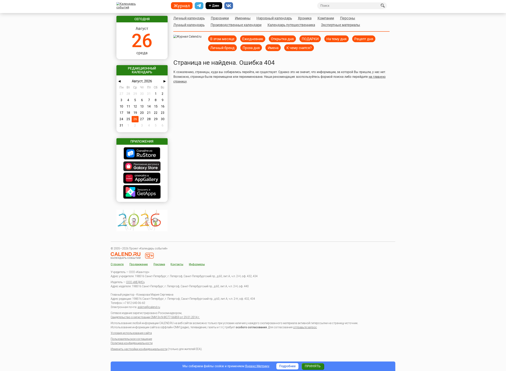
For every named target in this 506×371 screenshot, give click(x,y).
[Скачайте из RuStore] (142, 154)
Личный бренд (222, 48)
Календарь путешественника (291, 25)
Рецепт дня (363, 39)
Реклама (159, 264)
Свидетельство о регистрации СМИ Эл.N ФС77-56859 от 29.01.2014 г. (155, 317)
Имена (273, 48)
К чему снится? (299, 48)
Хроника (305, 18)
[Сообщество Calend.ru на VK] (228, 5)
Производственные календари (236, 25)
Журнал (182, 5)
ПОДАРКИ (310, 39)
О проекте (117, 264)
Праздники (220, 18)
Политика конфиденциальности (132, 343)
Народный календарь (274, 18)
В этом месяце (222, 39)
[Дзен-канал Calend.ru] (214, 5)
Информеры (197, 264)
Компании (325, 18)
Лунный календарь (189, 25)
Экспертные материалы (340, 25)
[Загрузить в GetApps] (142, 192)
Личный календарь (189, 18)
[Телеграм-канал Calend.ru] (199, 5)
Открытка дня (282, 39)
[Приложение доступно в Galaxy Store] (142, 166)
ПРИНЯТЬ (313, 366)
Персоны (347, 18)
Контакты (177, 264)
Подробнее (287, 366)
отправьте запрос (305, 327)
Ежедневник (252, 39)
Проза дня (251, 48)
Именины (243, 18)
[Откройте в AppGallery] (142, 178)
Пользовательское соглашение (131, 339)
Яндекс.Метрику (257, 366)
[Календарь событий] (141, 5)
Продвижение (138, 264)
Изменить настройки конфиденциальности (139, 349)
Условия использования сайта (131, 333)
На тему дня (336, 39)
